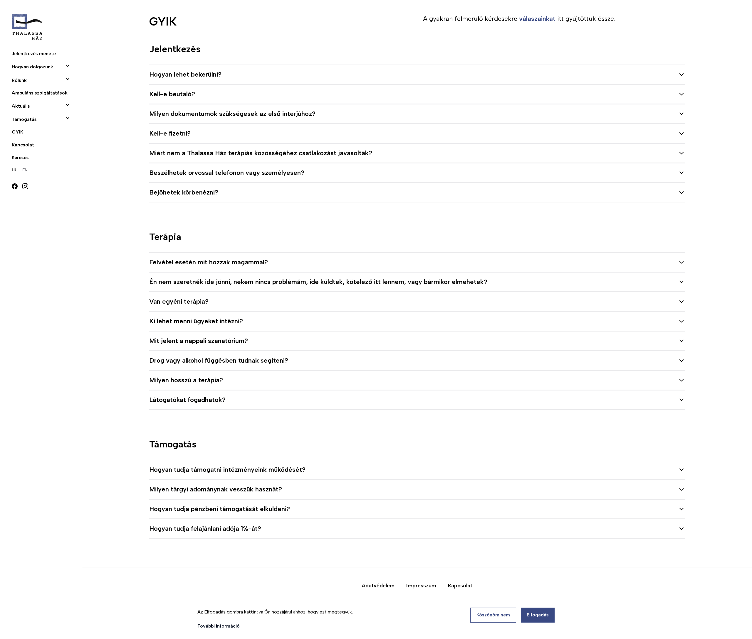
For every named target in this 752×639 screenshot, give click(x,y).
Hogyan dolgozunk (32, 67)
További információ (218, 626)
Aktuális (21, 106)
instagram (25, 186)
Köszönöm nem (493, 615)
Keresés (20, 157)
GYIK (17, 132)
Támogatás (24, 119)
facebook (15, 186)
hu (15, 170)
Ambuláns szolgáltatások (40, 93)
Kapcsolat (23, 145)
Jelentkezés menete (34, 53)
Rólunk (19, 80)
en (25, 170)
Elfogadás (538, 615)
